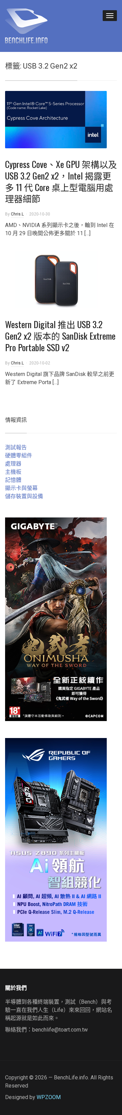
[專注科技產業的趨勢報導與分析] (26, 25)
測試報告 (16, 447)
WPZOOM (49, 1097)
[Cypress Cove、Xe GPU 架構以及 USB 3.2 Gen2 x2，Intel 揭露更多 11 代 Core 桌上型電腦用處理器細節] (56, 119)
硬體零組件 (18, 455)
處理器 (13, 463)
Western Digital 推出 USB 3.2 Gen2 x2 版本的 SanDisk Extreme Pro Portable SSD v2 (60, 336)
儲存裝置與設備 (24, 496)
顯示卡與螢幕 (21, 488)
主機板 (13, 472)
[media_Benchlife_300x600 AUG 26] (56, 619)
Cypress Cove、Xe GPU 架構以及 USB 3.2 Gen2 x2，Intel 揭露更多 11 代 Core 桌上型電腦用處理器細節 (61, 181)
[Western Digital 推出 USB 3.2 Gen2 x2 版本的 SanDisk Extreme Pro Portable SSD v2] (56, 279)
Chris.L (17, 214)
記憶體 (13, 480)
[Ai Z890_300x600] (56, 839)
